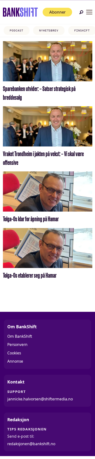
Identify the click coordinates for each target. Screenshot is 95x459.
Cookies (14, 353)
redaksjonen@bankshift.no (31, 443)
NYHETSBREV (48, 30)
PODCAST (16, 30)
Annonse (15, 361)
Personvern (17, 344)
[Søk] (81, 12)
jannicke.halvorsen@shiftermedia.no (40, 399)
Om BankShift (19, 336)
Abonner (57, 12)
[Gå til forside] (20, 12)
